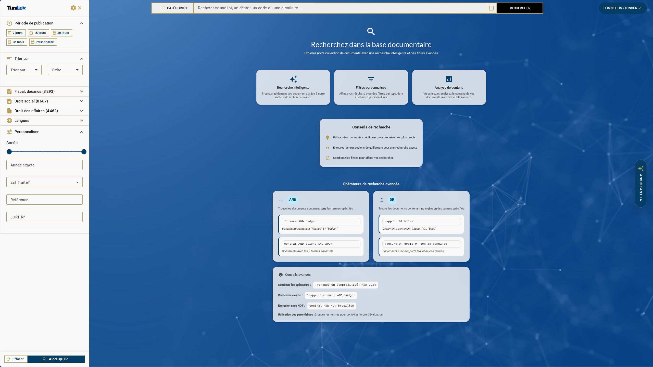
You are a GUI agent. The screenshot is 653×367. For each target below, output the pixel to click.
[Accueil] (16, 8)
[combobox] (65, 70)
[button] (44, 23)
